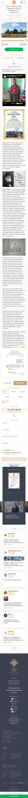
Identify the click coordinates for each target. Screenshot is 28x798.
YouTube (15, 709)
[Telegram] (15, 466)
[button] (4, 392)
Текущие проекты (14, 688)
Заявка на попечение (14, 682)
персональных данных (9, 454)
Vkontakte (15, 701)
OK (15, 704)
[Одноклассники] (13, 466)
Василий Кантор (12, 573)
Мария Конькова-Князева (14, 550)
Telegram (15, 706)
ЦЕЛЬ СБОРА (9, 58)
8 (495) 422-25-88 (14, 722)
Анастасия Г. (11, 533)
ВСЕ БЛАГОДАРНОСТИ (14, 492)
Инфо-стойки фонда (14, 684)
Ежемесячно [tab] (8, 383)
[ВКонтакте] (11, 466)
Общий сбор (21, 345)
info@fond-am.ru (14, 723)
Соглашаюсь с (9, 450)
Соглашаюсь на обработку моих (12, 453)
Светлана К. (11, 631)
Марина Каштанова (13, 591)
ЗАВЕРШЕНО (14, 49)
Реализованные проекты (14, 690)
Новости (14, 692)
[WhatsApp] (17, 466)
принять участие (16, 347)
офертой (13, 450)
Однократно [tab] (20, 383)
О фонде (14, 678)
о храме (20, 58)
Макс (15, 699)
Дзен (15, 711)
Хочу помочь (14, 796)
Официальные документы (14, 680)
